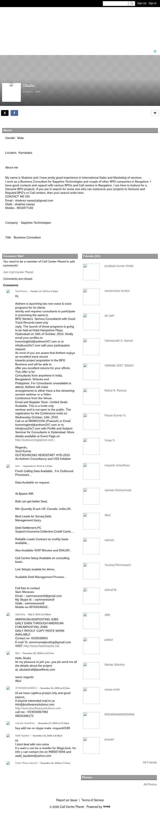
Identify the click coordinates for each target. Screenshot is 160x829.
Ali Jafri (109, 315)
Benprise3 (25, 26)
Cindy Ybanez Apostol (26, 763)
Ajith (107, 614)
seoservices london (117, 290)
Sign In (152, 3)
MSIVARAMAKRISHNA (119, 714)
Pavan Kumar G (115, 415)
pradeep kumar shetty (119, 265)
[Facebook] (14, 113)
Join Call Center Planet (18, 272)
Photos (87, 777)
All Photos (150, 784)
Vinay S (110, 440)
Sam (17, 466)
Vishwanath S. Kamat (119, 340)
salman (109, 540)
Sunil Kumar (21, 291)
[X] (5, 113)
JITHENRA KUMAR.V (26, 688)
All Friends (150, 762)
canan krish (112, 689)
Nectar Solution (115, 664)
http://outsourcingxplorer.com (34, 439)
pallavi (109, 639)
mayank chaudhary (25, 723)
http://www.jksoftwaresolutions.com (38, 708)
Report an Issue (66, 800)
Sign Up (141, 3)
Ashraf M (110, 589)
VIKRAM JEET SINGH (119, 365)
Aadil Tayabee (22, 735)
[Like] (155, 113)
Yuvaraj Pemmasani (118, 565)
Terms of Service (92, 800)
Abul (17, 653)
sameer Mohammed (118, 490)
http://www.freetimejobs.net (41, 646)
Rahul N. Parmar (116, 390)
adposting (20, 614)
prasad (109, 739)
